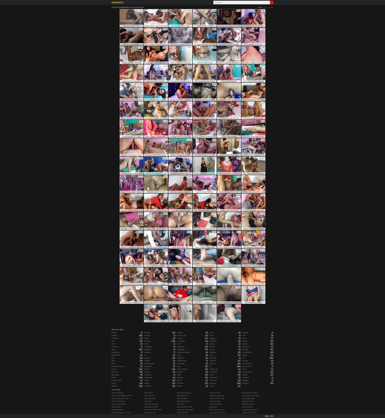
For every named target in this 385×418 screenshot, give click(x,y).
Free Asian (181, 404)
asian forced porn (248, 404)
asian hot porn (247, 407)
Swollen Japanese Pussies (121, 412)
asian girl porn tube (151, 404)
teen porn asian (215, 401)
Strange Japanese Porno (120, 398)
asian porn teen (215, 393)
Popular (260, 7)
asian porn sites (247, 401)
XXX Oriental (116, 407)
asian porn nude (150, 398)
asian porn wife (182, 412)
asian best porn (149, 396)
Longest (271, 7)
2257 (272, 416)
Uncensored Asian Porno (153, 410)
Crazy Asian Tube (248, 398)
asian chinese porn (118, 401)
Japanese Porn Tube (217, 398)
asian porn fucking (248, 412)
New (265, 7)
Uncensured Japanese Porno (121, 396)
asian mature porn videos (251, 396)
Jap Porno (147, 401)
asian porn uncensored (185, 410)
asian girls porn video (249, 393)
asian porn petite (117, 410)
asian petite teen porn (250, 410)
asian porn (213, 407)
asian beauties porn (217, 410)
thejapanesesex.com (217, 396)
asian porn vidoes (216, 404)
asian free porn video (184, 407)
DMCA (267, 416)
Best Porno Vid (182, 396)
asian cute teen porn (118, 404)
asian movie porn (117, 393)
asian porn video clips (217, 412)
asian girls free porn (151, 407)
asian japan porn (150, 412)
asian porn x (148, 393)
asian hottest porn (183, 401)
